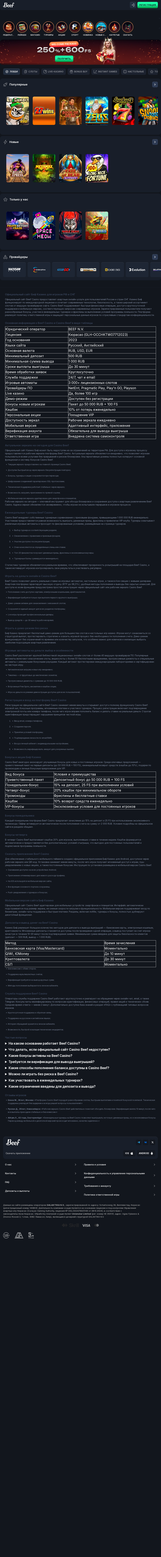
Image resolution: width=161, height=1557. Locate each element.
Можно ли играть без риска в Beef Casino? (43, 1074)
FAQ (7, 1182)
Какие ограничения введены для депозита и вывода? (52, 1086)
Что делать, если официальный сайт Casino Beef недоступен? (59, 1050)
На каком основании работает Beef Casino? (44, 1043)
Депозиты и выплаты (17, 1191)
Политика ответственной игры (101, 1194)
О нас (8, 1164)
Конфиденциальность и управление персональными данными (114, 1175)
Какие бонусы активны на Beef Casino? (40, 1056)
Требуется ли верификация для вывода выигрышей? (51, 1062)
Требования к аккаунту (97, 1186)
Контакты (10, 1173)
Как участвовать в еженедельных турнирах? (45, 1080)
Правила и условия (95, 1164)
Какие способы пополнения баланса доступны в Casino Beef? (58, 1068)
